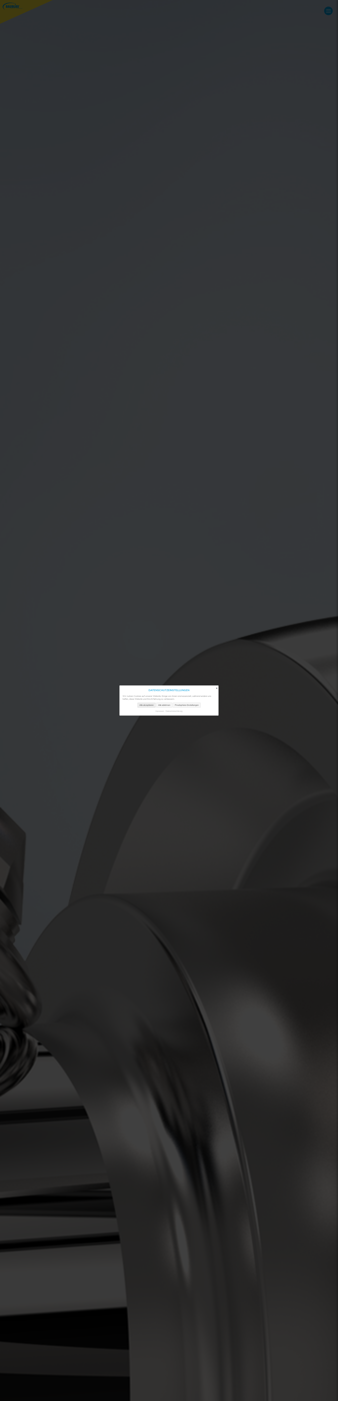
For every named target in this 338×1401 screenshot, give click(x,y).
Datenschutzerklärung (174, 711)
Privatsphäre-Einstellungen (187, 705)
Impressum (160, 711)
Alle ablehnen (164, 705)
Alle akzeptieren (146, 705)
